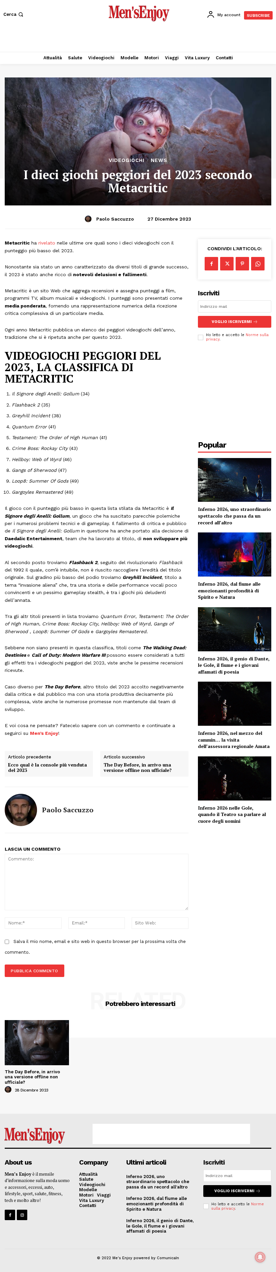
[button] (14, 14)
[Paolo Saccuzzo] (89, 219)
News (159, 160)
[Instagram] (22, 1215)
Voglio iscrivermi (232, 322)
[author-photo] (9, 1090)
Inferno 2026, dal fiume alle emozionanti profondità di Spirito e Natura (229, 590)
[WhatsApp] (258, 263)
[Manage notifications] (260, 1257)
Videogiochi (126, 160)
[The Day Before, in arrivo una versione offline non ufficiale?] (37, 1042)
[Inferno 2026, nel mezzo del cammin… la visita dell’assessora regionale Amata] (234, 704)
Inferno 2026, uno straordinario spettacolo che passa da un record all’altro (234, 515)
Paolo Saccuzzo (115, 219)
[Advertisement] (138, 39)
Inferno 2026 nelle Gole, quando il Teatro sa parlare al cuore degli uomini (232, 814)
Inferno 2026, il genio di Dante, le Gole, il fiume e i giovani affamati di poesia (234, 665)
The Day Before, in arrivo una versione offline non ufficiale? (138, 768)
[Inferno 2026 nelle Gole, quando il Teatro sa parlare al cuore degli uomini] (234, 778)
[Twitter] (227, 263)
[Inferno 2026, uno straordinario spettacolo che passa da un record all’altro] (234, 480)
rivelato (46, 243)
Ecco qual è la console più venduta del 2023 (47, 768)
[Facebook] (211, 263)
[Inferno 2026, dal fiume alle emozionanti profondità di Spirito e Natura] (234, 554)
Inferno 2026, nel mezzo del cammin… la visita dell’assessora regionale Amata (234, 739)
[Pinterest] (242, 263)
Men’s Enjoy (44, 733)
